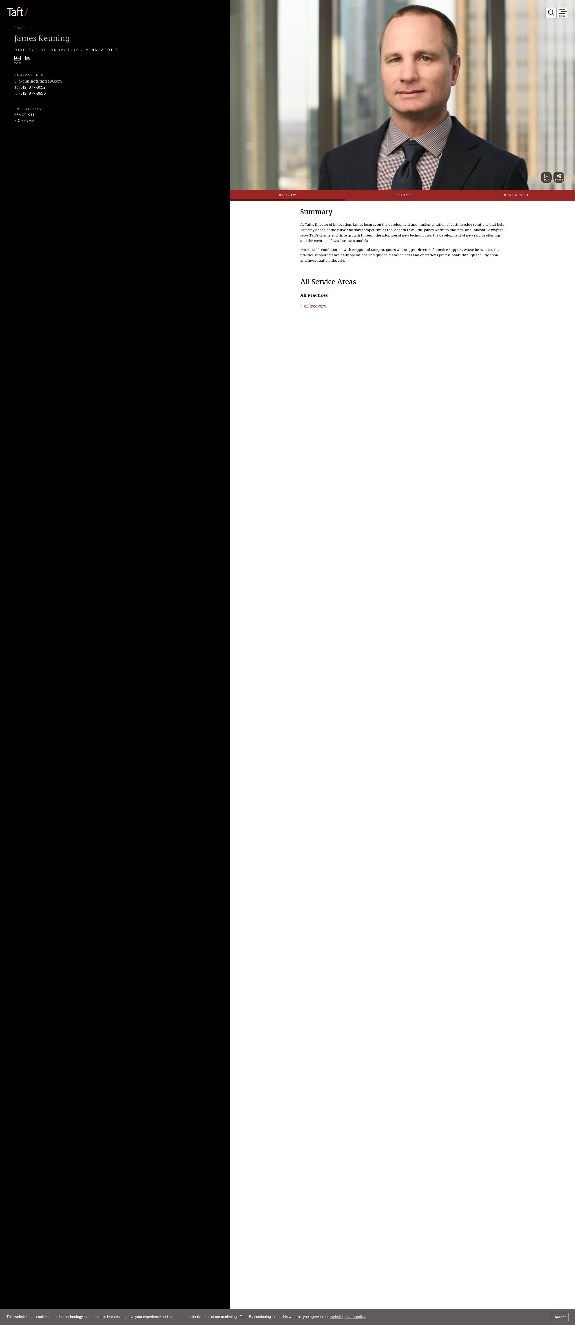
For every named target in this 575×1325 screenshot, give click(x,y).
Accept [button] (560, 1317)
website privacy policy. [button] (348, 1317)
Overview (287, 195)
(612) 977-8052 (32, 87)
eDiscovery (24, 121)
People (19, 28)
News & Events (517, 195)
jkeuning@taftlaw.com (40, 81)
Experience (402, 195)
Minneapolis (102, 50)
